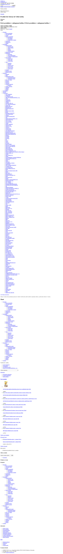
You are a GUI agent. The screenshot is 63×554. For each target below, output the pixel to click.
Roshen (6, 249)
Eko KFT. (7, 138)
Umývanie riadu (8, 34)
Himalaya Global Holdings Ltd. (11, 179)
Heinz (6, 176)
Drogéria (4, 32)
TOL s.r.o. (7, 277)
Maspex (6, 213)
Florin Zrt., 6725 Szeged (10, 145)
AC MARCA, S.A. (9, 96)
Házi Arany (7, 172)
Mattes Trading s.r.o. (9, 216)
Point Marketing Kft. (9, 240)
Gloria (6, 160)
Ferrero (6, 140)
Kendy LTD (7, 192)
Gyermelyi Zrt (8, 166)
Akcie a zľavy (5, 528)
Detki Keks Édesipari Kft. (10, 133)
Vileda (6, 288)
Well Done (7, 290)
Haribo (6, 171)
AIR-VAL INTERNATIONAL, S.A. (12, 97)
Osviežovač (7, 41)
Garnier (6, 154)
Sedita (6, 258)
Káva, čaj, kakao (8, 79)
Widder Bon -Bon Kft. (9, 292)
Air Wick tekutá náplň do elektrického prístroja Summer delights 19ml (15, 395)
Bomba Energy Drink (9, 110)
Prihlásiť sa (2, 1)
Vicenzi (6, 287)
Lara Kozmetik (8, 199)
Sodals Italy (7, 263)
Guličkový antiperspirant (12, 56)
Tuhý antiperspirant (11, 55)
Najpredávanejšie (6, 530)
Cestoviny (7, 83)
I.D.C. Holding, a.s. (9, 182)
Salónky (7, 88)
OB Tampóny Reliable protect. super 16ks (10, 424)
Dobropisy (5, 543)
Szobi (6, 271)
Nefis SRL (7, 228)
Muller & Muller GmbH (10, 225)
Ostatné (6, 43)
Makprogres (7, 207)
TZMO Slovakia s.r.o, (9, 279)
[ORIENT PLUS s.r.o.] (5, 4)
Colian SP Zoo (8, 125)
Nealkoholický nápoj (9, 76)
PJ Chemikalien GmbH (9, 238)
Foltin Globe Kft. (8, 148)
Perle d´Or (7, 236)
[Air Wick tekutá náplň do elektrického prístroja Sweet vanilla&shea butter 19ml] (6, 386)
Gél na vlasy (10, 68)
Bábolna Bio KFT (8, 106)
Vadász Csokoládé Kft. (9, 284)
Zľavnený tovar (3, 437)
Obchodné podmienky (7, 374)
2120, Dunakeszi (8, 94)
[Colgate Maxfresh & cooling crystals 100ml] (14, 404)
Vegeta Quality (8, 285)
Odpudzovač (7, 42)
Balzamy (9, 64)
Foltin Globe (7, 147)
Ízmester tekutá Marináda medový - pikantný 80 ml (12, 441)
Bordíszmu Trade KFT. (9, 113)
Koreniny (7, 80)
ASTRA (7, 102)
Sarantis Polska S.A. (9, 254)
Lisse (6, 203)
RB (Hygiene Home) (9, 246)
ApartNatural (8, 100)
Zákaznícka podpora (7, 532)
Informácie (2, 372)
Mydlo (9, 48)
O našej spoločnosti (7, 375)
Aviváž (6, 35)
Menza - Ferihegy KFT (9, 217)
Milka (6, 219)
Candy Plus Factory (9, 114)
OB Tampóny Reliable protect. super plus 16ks (11, 418)
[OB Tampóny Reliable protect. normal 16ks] (12, 428)
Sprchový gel (10, 46)
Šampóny (10, 63)
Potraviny (5, 73)
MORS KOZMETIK (9, 223)
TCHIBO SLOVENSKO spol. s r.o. (12, 273)
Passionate (7, 233)
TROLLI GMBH (8, 278)
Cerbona (7, 115)
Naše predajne (5, 376)
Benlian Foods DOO (9, 108)
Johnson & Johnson (9, 187)
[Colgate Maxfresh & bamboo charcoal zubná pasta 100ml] (14, 410)
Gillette (6, 156)
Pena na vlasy (10, 67)
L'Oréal (6, 197)
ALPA (6, 98)
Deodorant (10, 54)
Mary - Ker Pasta (8, 211)
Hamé (6, 169)
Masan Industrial (8, 212)
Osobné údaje (5, 545)
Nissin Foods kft (8, 230)
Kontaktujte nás (3, 2)
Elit (6, 139)
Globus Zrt (7, 159)
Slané (6, 75)
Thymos (7, 275)
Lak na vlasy (10, 66)
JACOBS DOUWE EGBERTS (11, 185)
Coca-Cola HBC (8, 121)
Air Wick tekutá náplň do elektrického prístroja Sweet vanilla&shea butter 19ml (17, 389)
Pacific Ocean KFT (9, 232)
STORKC (7, 267)
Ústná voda (10, 59)
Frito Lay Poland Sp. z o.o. (10, 150)
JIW (6, 186)
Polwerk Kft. (7, 241)
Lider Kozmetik (8, 200)
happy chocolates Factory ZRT (11, 170)
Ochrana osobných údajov (8, 536)
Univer (6, 281)
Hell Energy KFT (8, 177)
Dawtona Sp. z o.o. (9, 131)
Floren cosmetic (8, 144)
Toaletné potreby (8, 45)
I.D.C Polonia (8, 181)
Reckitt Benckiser (8, 247)
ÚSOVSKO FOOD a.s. (10, 283)
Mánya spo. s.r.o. (8, 208)
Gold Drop (7, 161)
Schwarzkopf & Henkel (10, 257)
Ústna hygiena (8, 57)
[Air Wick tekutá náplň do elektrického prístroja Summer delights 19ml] (17, 392)
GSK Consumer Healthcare (10, 165)
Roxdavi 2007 (8, 250)
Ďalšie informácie (5, 294)
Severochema (8, 260)
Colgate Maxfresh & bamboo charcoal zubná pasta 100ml (13, 412)
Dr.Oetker (7, 136)
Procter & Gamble (8, 242)
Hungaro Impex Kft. (9, 180)
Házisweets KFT (8, 174)
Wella (6, 291)
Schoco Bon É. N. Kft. (9, 256)
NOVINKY (5, 90)
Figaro (6, 141)
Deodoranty (7, 53)
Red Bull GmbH (8, 248)
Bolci (6, 109)
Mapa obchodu (6, 537)
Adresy (4, 544)
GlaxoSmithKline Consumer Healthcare (13, 157)
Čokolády (7, 87)
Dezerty (6, 89)
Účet (1, 539)
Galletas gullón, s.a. (9, 153)
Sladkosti (7, 74)
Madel (6, 206)
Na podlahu (10, 38)
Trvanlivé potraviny (9, 84)
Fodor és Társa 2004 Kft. (10, 146)
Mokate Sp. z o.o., (9, 221)
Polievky (9, 85)
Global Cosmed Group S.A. (10, 158)
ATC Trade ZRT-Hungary (10, 104)
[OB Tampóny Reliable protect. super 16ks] (11, 422)
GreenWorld (7, 164)
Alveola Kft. (7, 99)
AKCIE (4, 92)
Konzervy (7, 82)
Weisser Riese (8, 289)
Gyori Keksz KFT (9, 167)
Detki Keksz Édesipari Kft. (10, 134)
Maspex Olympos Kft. (9, 215)
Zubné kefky (10, 61)
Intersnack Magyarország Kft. (11, 184)
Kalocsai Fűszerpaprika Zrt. (10, 190)
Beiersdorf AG (8, 107)
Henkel (6, 178)
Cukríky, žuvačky (8, 86)
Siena (6, 261)
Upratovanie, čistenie (12, 39)
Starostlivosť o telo (9, 52)
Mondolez (7, 222)
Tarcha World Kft (8, 272)
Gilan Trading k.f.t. (9, 155)
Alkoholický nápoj (11, 78)
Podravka (7, 239)
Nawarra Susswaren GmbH (10, 227)
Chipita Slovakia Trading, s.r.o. (11, 118)
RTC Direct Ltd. (8, 252)
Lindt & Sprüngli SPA (9, 201)
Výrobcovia (5, 93)
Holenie (9, 49)
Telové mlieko (10, 47)
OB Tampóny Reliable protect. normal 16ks (10, 430)
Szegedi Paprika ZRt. (9, 268)
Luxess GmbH (8, 205)
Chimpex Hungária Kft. (10, 116)
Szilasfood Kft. (8, 270)
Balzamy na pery (8, 72)
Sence (6, 259)
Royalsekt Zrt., (8, 251)
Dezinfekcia (10, 37)
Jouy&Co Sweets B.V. (9, 189)
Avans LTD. (7, 105)
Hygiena (7, 69)
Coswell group (8, 129)
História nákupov (6, 542)
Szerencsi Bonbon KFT (10, 269)
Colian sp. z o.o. (8, 126)
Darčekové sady (8, 71)
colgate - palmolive (9, 124)
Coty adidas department (10, 130)
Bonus (6, 112)
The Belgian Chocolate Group (11, 274)
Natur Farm (7, 226)
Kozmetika (5, 44)
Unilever (7, 280)
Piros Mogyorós (8, 237)
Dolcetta (7, 135)
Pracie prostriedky (8, 33)
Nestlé (6, 229)
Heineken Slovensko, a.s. (10, 175)
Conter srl (7, 127)
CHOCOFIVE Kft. (9, 119)
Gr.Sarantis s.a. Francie (9, 162)
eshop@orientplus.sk (10, 552)
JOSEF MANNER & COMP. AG (12, 188)
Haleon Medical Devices (10, 168)
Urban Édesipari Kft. (9, 282)
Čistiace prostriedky (9, 36)
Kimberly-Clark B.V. (9, 195)
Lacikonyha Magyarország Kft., (11, 198)
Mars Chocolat (8, 210)
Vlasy (6, 62)
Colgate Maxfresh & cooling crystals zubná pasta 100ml (12, 406)
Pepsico (6, 234)
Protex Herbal (8, 243)
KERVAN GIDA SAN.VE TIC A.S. (12, 193)
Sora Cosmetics (8, 266)
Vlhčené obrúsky (11, 51)
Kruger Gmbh (8, 196)
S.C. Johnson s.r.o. (9, 253)
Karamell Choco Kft (9, 191)
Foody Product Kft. (9, 149)
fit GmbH (7, 143)
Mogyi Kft (7, 220)
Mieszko (7, 218)
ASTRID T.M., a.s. (9, 103)
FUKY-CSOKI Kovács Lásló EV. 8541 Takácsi (14, 151)
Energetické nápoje (11, 77)
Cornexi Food (8, 128)
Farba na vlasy (11, 65)
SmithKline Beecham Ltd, (10, 262)
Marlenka (7, 209)
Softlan (6, 264)
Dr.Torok (7, 137)
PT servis (7, 244)
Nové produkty (3, 379)
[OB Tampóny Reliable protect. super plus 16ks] (12, 416)
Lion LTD (7, 202)
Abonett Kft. (7, 95)
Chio (6, 117)
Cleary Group (8, 120)
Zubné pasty (10, 58)
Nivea (6, 231)
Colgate (6, 123)
